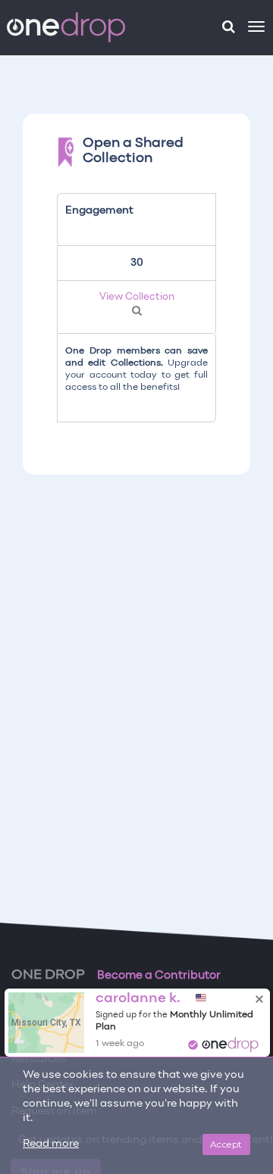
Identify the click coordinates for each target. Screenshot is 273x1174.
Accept (226, 1144)
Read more (51, 1144)
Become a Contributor (159, 975)
